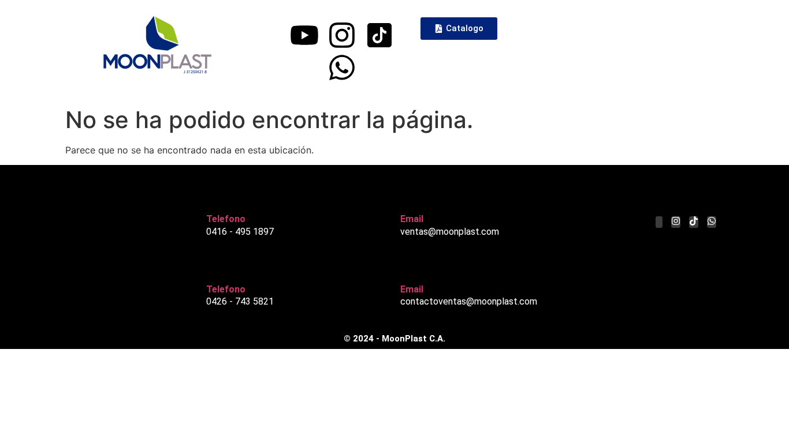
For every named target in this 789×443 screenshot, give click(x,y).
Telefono (225, 218)
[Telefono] (215, 196)
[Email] (409, 196)
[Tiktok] (693, 222)
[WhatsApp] (711, 222)
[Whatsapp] (341, 67)
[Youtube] (304, 35)
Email (411, 218)
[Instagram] (341, 35)
